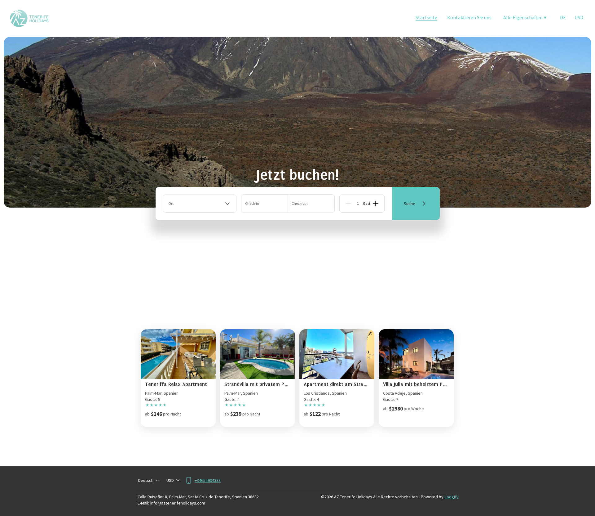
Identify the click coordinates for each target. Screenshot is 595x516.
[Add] (375, 203)
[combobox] (199, 204)
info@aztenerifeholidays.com (177, 503)
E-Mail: (143, 503)
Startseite (426, 17)
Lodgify (452, 497)
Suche (409, 203)
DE (563, 17)
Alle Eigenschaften (524, 17)
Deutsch (145, 480)
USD (579, 17)
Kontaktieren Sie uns (469, 17)
